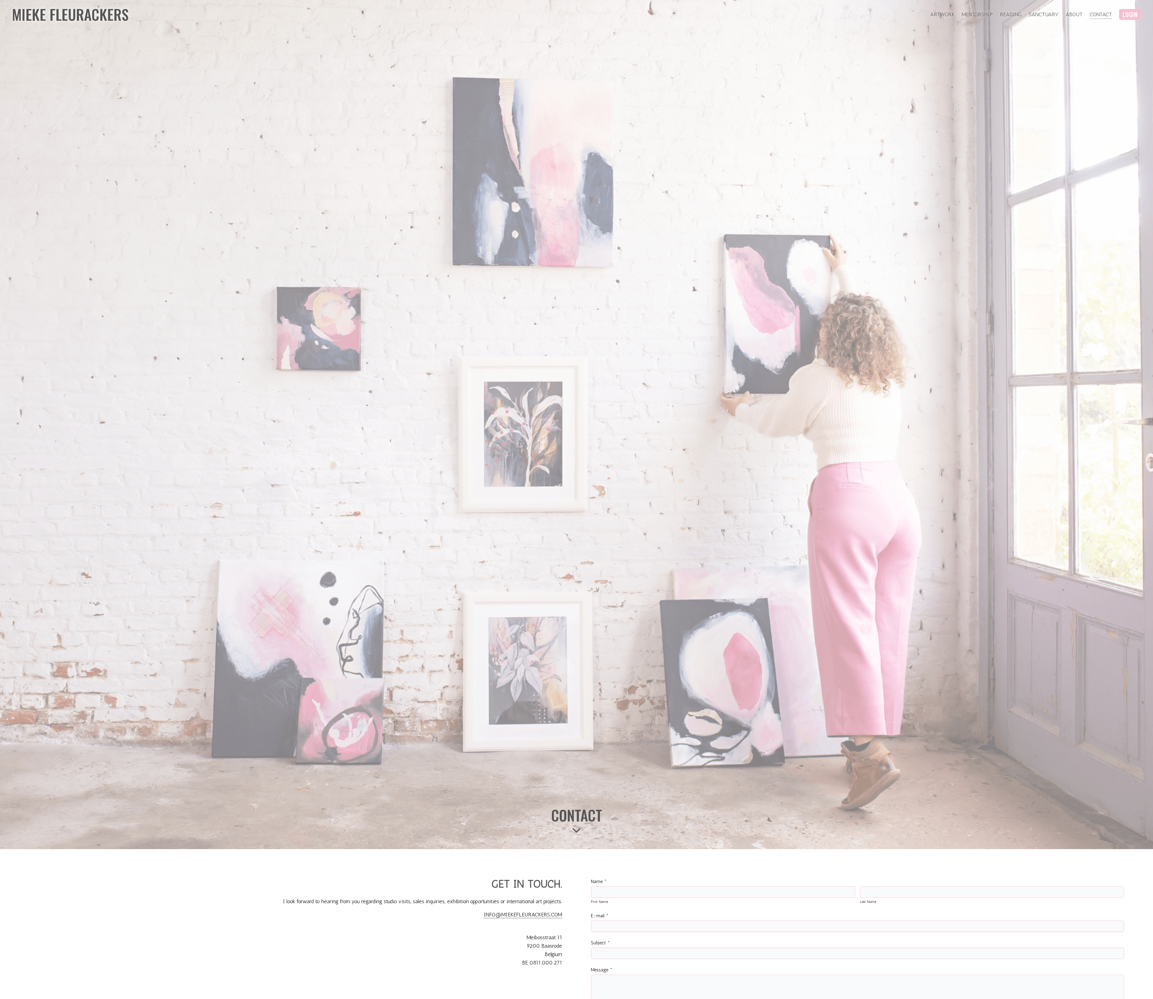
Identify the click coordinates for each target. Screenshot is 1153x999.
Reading (1010, 14)
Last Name (868, 902)
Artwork (942, 14)
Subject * (600, 943)
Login (1130, 14)
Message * (601, 970)
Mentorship (977, 14)
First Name (599, 902)
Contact (1101, 14)
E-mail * (599, 916)
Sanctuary (1043, 14)
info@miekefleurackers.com (523, 914)
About (1074, 14)
